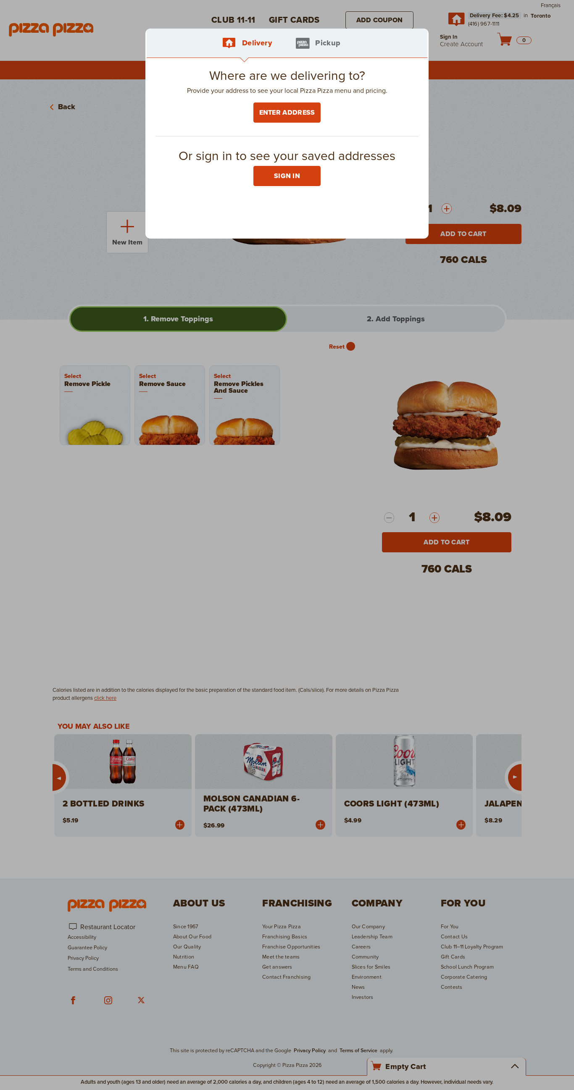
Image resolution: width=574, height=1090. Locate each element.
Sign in (287, 176)
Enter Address (287, 112)
